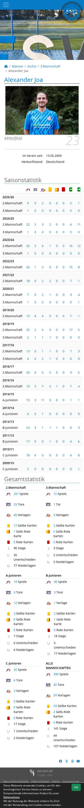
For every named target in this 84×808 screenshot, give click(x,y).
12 (79, 246)
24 (55, 706)
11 (79, 224)
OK (76, 787)
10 (28, 316)
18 (28, 281)
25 (28, 330)
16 (71, 246)
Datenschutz (11, 797)
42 (55, 685)
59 (55, 695)
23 (28, 428)
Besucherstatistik (15, 782)
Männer (17, 66)
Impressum (71, 782)
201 (16, 494)
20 (28, 372)
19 (28, 386)
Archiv (31, 66)
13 (28, 351)
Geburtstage (40, 782)
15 (71, 267)
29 (15, 504)
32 (28, 246)
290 (56, 674)
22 (28, 224)
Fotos (56, 782)
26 (28, 267)
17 (71, 330)
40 (15, 515)
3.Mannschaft (50, 66)
